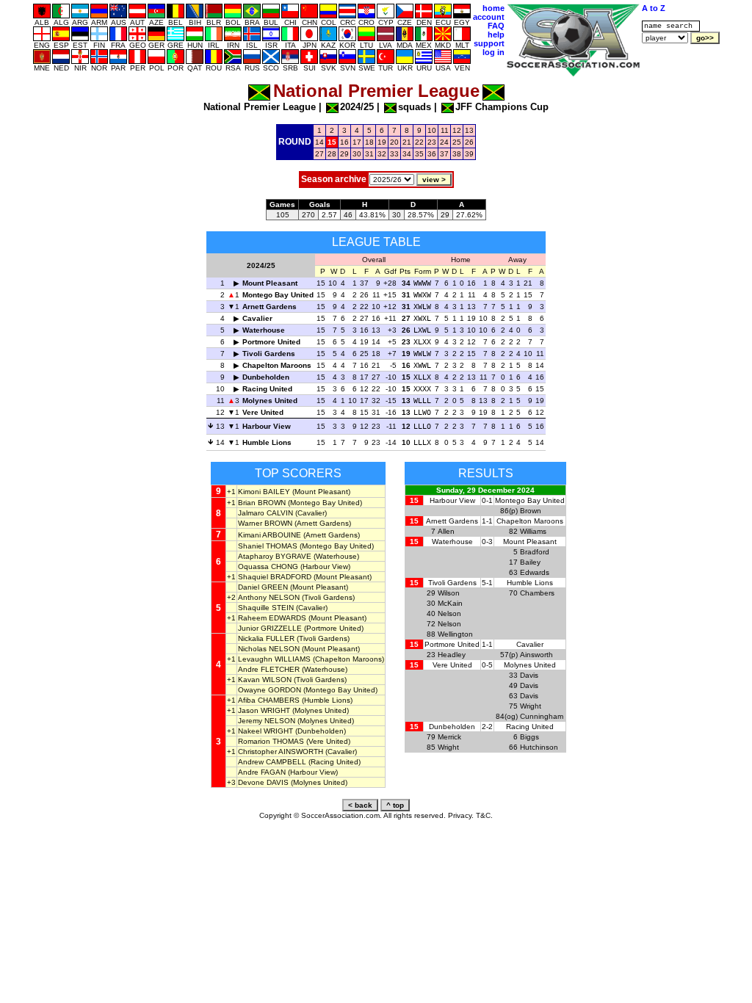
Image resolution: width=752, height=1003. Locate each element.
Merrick (449, 737)
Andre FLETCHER (269, 669)
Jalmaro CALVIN (265, 513)
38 (456, 154)
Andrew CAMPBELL (272, 762)
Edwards (534, 572)
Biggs (529, 737)
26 (469, 142)
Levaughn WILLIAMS (274, 659)
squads (414, 106)
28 (332, 154)
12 (456, 130)
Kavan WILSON (265, 680)
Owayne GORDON (269, 690)
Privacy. (461, 815)
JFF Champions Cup (502, 106)
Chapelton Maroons (276, 365)
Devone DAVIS (263, 782)
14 (319, 142)
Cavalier (257, 318)
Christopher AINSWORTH (280, 751)
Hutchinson (539, 747)
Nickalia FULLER (266, 638)
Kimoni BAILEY (264, 492)
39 (469, 154)
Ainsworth (536, 655)
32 (381, 154)
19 (381, 142)
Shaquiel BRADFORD (274, 577)
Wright (530, 706)
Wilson (449, 593)
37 (444, 154)
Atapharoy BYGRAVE (274, 556)
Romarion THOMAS (271, 741)
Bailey (530, 562)
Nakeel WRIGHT (265, 731)
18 (369, 142)
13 (469, 130)
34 (406, 154)
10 (431, 130)
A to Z (653, 8)
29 (344, 154)
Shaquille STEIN (266, 608)
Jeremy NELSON (266, 721)
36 (431, 154)
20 (394, 142)
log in (493, 52)
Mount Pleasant (269, 283)
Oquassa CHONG (268, 566)
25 (456, 142)
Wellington (455, 634)
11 (445, 130)
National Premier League (259, 106)
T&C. (484, 815)
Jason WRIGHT (264, 710)
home (493, 8)
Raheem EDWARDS (272, 618)
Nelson (449, 613)
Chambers (537, 593)
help (496, 34)
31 (369, 154)
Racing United (267, 389)
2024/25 (357, 106)
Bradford (534, 552)
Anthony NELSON (269, 597)
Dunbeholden (265, 377)
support (489, 43)
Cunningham (541, 716)
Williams (533, 531)
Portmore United (271, 342)
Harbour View (266, 426)
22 (419, 142)
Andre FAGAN (262, 772)
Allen (446, 531)
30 (356, 154)
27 (319, 154)
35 (419, 154)
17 (356, 142)
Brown (530, 511)
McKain (450, 603)
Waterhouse (263, 330)
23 (431, 142)
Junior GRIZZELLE (270, 628)
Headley (452, 655)
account (489, 16)
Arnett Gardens (269, 307)
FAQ (496, 25)
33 (394, 154)
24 (444, 142)
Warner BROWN (265, 523)
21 (406, 142)
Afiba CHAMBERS (269, 700)
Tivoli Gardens (268, 354)
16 (344, 142)
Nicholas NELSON (269, 649)
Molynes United (269, 401)
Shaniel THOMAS (267, 546)
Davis (529, 675)
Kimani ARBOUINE (269, 535)
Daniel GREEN (263, 587)
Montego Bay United (278, 295)
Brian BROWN (262, 503)
